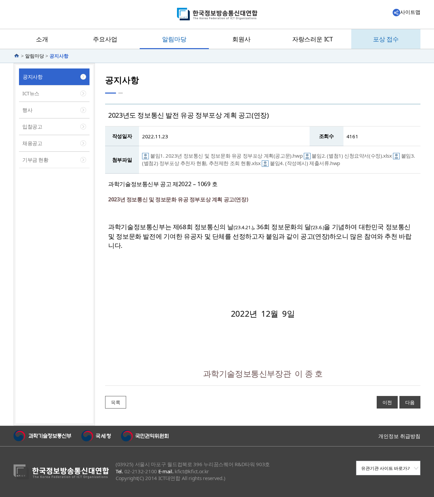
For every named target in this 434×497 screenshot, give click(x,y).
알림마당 (34, 56)
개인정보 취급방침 (399, 436)
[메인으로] (17, 56)
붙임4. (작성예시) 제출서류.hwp (305, 163)
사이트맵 (410, 11)
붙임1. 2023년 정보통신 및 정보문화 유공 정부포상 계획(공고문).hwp (226, 155)
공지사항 (59, 56)
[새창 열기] (42, 436)
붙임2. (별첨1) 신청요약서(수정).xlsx (352, 155)
